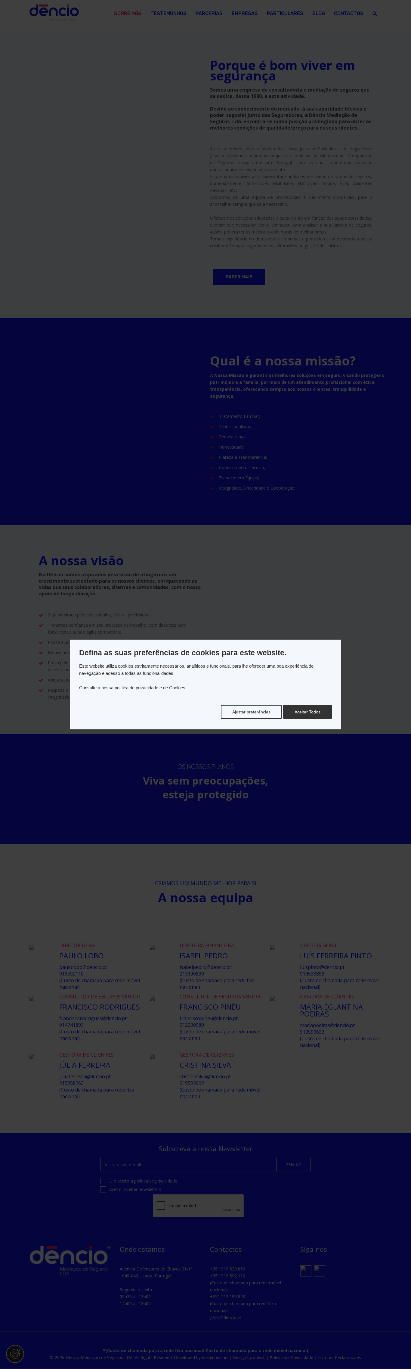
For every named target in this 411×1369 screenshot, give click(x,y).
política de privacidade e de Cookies (150, 687)
